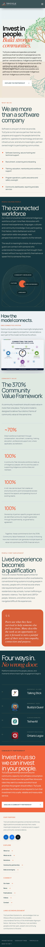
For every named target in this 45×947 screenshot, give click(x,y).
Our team (6, 883)
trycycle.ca (33, 940)
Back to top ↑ (7, 944)
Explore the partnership (17, 83)
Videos (5, 898)
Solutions (6, 860)
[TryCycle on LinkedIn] (5, 837)
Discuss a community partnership (22, 805)
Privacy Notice (7, 940)
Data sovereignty (9, 870)
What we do (7, 855)
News (5, 888)
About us (6, 851)
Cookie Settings (21, 940)
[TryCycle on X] (18, 837)
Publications (7, 893)
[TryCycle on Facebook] (12, 837)
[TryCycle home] (9, 4)
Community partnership (11, 865)
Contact (6, 902)
